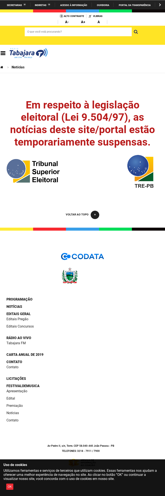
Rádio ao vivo (18, 338)
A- (67, 22)
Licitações (16, 379)
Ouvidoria (103, 5)
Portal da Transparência (135, 5)
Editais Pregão (17, 319)
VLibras (97, 16)
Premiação (14, 406)
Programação (19, 299)
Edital (10, 398)
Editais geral (18, 314)
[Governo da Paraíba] (82, 283)
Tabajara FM (16, 343)
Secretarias (14, 5)
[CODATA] (82, 258)
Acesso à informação (73, 5)
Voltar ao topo (77, 214)
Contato (14, 362)
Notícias (14, 307)
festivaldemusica (23, 386)
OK (10, 486)
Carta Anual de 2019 (24, 355)
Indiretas (40, 5)
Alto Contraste (74, 16)
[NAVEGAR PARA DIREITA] (160, 4)
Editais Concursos (20, 326)
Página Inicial (2, 67)
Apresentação (16, 391)
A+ (83, 22)
